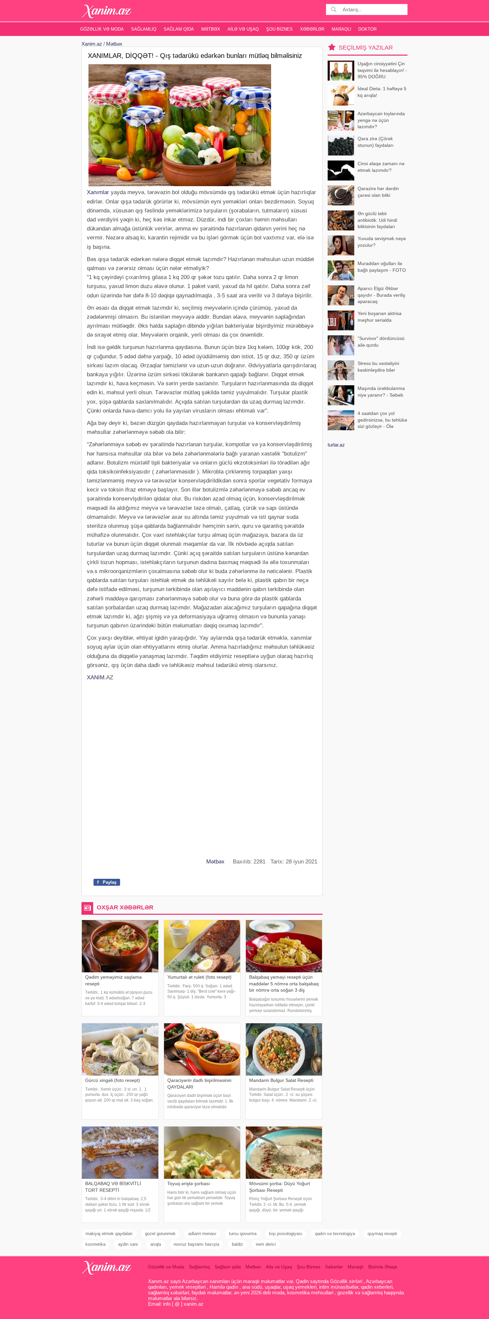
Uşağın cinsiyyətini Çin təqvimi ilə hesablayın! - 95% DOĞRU (382, 70)
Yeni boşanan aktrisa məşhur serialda (380, 317)
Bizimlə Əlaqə (382, 1266)
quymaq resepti (382, 1233)
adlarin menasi (202, 1233)
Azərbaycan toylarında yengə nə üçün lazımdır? (381, 120)
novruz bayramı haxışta (196, 1244)
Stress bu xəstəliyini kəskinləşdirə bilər (378, 367)
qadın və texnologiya (335, 1233)
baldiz (237, 1244)
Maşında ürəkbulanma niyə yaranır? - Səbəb (381, 392)
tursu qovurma (242, 1233)
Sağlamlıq (143, 29)
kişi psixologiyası (285, 1233)
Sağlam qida (179, 29)
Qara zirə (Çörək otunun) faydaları (376, 142)
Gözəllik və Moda (102, 29)
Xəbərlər (312, 29)
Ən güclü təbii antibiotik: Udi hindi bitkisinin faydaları (377, 220)
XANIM (95, 677)
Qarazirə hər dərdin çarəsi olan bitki (378, 192)
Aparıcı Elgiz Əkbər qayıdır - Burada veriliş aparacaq (381, 295)
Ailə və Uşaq (243, 29)
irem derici (266, 1244)
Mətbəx (210, 29)
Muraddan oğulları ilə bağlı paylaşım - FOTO (382, 267)
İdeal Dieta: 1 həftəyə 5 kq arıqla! (382, 92)
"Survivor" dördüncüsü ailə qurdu (381, 342)
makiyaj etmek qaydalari (108, 1233)
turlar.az (336, 445)
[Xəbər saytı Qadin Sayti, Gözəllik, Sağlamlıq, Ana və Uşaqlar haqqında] (107, 11)
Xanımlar (98, 192)
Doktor (367, 29)
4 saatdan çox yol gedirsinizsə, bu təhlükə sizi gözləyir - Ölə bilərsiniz (382, 420)
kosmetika (95, 1244)
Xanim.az (92, 44)
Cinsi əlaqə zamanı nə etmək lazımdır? (381, 167)
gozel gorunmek (160, 1233)
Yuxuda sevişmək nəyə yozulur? (382, 242)
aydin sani (128, 1244)
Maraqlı (341, 29)
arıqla (155, 1244)
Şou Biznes (279, 29)
